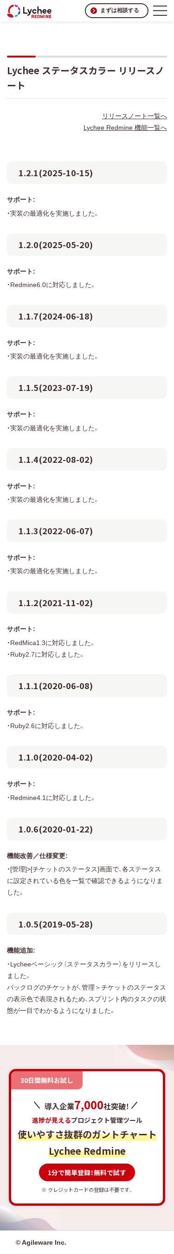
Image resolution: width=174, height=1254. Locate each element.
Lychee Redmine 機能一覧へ (125, 127)
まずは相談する (119, 10)
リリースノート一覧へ (134, 116)
